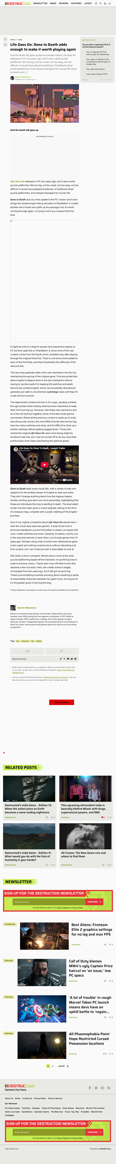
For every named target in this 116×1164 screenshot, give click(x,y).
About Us (9, 1098)
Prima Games (68, 1108)
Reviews (63, 3)
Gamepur (36, 1108)
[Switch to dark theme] (105, 3)
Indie (20, 39)
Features (76, 3)
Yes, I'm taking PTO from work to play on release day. (98, 53)
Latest (88, 3)
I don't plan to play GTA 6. (97, 74)
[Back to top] (4, 752)
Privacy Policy (77, 908)
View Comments (61, 702)
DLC (17, 641)
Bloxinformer (96, 1112)
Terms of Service (62, 908)
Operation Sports (41, 1112)
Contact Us (27, 1098)
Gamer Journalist (12, 1112)
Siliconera (80, 1108)
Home (12, 39)
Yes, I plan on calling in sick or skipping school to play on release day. (98, 61)
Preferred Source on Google (55, 677)
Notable (38, 641)
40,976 (61, 1066)
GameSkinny (27, 1112)
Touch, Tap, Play (72, 1112)
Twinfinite (26, 1108)
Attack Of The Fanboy (51, 1108)
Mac (32, 641)
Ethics (18, 1098)
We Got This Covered (95, 1108)
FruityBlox (85, 1112)
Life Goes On (17, 181)
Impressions (25, 641)
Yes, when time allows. (95, 69)
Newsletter (40, 3)
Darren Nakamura (22, 77)
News (53, 3)
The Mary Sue (57, 1112)
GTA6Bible (9, 1115)
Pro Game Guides (12, 1108)
